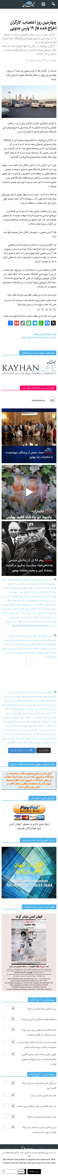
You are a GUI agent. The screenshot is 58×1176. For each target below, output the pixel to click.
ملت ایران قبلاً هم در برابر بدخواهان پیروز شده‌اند (36, 1106)
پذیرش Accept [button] (34, 1171)
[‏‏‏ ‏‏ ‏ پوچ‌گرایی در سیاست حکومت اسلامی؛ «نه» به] (29, 717)
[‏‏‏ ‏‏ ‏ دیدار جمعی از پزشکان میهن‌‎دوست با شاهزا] (29, 435)
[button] (53, 4)
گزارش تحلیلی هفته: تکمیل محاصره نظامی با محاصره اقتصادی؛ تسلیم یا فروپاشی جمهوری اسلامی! (38, 1059)
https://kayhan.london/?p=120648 (38, 337)
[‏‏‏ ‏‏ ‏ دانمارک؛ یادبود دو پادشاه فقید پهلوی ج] (29, 492)
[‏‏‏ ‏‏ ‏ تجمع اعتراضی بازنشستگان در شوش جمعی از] (29, 661)
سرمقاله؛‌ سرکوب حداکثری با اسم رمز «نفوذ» (38, 1019)
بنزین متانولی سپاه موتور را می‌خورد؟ (41, 1009)
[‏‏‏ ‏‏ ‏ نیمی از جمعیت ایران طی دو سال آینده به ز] (29, 605)
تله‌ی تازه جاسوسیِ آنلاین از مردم (43, 1095)
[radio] (54, 310)
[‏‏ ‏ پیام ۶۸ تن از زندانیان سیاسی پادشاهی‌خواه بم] (29, 548)
